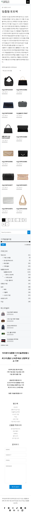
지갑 (2, 301)
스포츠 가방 (7, 295)
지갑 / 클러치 (9, 280)
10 (24, 220)
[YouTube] (8, 508)
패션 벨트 (6, 263)
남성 (2, 287)
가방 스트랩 (7, 257)
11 (3, 224)
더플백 (6, 292)
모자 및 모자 (15, 438)
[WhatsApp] (18, 510)
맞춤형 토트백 (5, 269)
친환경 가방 (4, 283)
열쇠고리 (15, 436)
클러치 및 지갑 (15, 409)
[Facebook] (4, 508)
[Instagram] (13, 508)
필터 (3, 244)
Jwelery (15, 433)
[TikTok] (17, 508)
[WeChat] (22, 510)
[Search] (28, 232)
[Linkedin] (10, 510)
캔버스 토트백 (9, 274)
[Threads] (21, 508)
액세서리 (3, 255)
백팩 (5, 289)
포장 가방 (15, 419)
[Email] (14, 510)
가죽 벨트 (6, 266)
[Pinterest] (25, 508)
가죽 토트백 (8, 277)
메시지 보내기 (15, 487)
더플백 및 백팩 (15, 412)
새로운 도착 (4, 298)
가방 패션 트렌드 (15, 421)
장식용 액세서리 (8, 260)
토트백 (15, 407)
